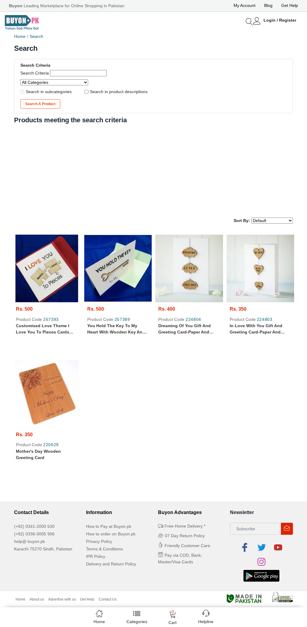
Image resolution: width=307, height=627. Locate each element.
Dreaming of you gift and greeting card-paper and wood (184, 329)
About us (37, 599)
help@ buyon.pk (29, 541)
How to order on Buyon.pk (111, 533)
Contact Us (108, 599)
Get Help (289, 5)
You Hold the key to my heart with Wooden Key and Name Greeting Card (116, 329)
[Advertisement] (153, 169)
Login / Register (280, 20)
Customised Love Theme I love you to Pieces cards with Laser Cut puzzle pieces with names (45, 329)
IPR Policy (95, 556)
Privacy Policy (99, 541)
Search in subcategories (49, 91)
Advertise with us (62, 599)
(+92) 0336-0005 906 (34, 533)
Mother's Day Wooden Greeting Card (38, 454)
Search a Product (40, 104)
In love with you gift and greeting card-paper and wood (256, 329)
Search (36, 36)
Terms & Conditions (104, 548)
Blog (268, 5)
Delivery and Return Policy (111, 564)
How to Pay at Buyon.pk (108, 526)
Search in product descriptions (119, 91)
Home (19, 36)
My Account (244, 5)
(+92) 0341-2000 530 (34, 526)
